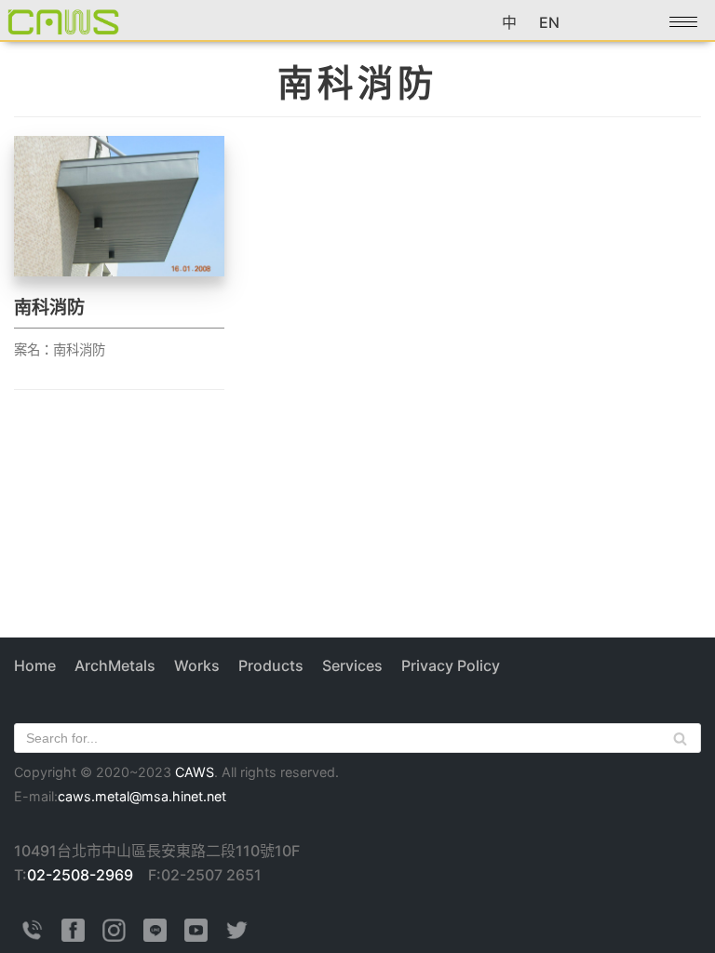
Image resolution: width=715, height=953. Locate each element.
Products (271, 665)
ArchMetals (114, 665)
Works (197, 665)
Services (352, 665)
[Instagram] (114, 936)
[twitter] (237, 936)
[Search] (680, 738)
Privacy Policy (450, 665)
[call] (32, 936)
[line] (155, 936)
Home (35, 665)
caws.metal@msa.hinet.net (142, 796)
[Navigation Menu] (683, 22)
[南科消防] (119, 271)
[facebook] (73, 936)
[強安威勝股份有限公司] (63, 21)
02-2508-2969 (80, 875)
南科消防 (49, 307)
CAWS (194, 772)
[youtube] (196, 936)
